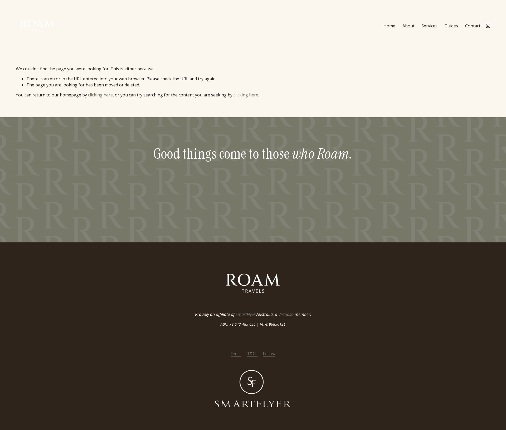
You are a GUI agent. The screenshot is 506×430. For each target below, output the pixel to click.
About (408, 26)
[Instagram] (488, 25)
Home (389, 26)
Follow (269, 353)
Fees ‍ (236, 353)
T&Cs (252, 353)
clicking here (100, 95)
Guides (451, 26)
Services (429, 26)
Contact (472, 26)
